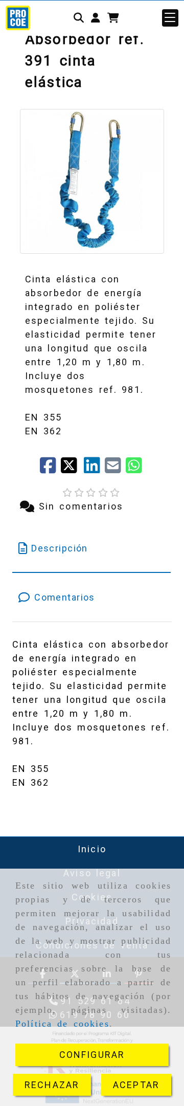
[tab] (91, 548)
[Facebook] (50, 468)
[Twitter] (72, 468)
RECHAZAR (52, 1084)
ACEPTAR (136, 1084)
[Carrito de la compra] (113, 18)
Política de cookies (62, 1024)
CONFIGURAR (92, 1054)
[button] (95, 18)
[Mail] (115, 468)
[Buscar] (78, 18)
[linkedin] (94, 468)
